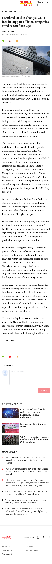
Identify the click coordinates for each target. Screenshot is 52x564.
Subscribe (43, 5)
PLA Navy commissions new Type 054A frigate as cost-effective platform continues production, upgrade (26, 471)
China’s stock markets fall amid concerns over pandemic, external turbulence (33, 413)
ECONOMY (19, 11)
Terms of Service (9, 554)
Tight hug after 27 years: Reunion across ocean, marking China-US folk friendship (26, 501)
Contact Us (7, 550)
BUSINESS (7, 11)
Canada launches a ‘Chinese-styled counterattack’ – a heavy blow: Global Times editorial (27, 492)
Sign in (40, 2)
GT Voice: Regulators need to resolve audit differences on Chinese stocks (35, 439)
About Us (6, 546)
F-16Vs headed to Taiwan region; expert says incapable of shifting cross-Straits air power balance (25, 460)
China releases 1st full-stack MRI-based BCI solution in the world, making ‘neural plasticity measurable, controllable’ (26, 511)
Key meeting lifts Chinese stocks (33, 425)
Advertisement (32, 550)
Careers (29, 546)
